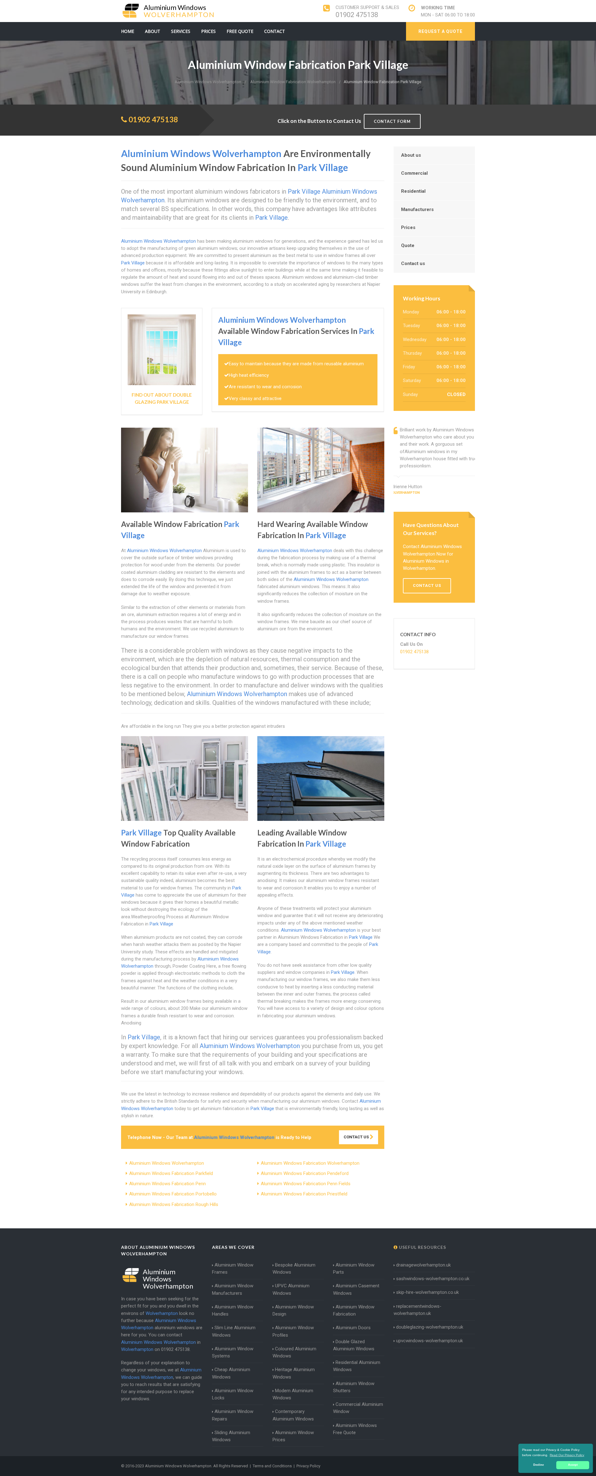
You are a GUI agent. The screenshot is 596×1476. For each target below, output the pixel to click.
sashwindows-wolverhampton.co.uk (432, 1278)
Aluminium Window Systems (232, 1352)
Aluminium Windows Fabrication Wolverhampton (310, 1163)
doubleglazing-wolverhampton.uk (429, 1327)
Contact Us (357, 1137)
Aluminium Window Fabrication (353, 1310)
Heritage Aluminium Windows (294, 1373)
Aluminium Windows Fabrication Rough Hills (173, 1204)
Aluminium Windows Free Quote (355, 1429)
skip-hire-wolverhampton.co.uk (427, 1292)
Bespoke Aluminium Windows (294, 1268)
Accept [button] (573, 1464)
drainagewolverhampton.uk (423, 1265)
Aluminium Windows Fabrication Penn (167, 1183)
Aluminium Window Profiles (293, 1331)
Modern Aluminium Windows (293, 1394)
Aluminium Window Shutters (353, 1387)
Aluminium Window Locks (232, 1394)
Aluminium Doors (353, 1327)
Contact (274, 31)
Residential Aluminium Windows (356, 1366)
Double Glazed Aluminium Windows (353, 1345)
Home (127, 31)
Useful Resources (422, 1247)
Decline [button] (538, 1464)
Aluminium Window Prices (293, 1436)
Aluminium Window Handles (232, 1310)
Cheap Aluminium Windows (231, 1373)
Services (180, 31)
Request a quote (440, 31)
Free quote (240, 31)
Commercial (414, 173)
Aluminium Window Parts (353, 1268)
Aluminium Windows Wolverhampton (166, 1163)
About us (411, 155)
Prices (208, 31)
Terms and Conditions (272, 1466)
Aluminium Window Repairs (232, 1415)
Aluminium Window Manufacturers (232, 1289)
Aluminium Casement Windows (356, 1289)
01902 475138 (357, 15)
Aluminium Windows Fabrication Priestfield (304, 1194)
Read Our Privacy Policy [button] (567, 1455)
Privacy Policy (308, 1466)
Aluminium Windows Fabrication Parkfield (171, 1173)
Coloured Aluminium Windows (294, 1352)
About (152, 31)
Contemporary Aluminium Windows (293, 1415)
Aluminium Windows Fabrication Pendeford (305, 1173)
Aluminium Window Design (293, 1310)
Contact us (413, 263)
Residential (413, 191)
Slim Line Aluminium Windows (233, 1331)
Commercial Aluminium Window (358, 1408)
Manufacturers (417, 209)
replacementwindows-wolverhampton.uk (417, 1309)
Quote (407, 245)
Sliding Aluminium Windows (231, 1436)
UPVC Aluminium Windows (291, 1289)
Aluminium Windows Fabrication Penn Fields (305, 1183)
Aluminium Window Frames (232, 1268)
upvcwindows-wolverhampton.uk (429, 1340)
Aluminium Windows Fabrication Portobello (173, 1194)
